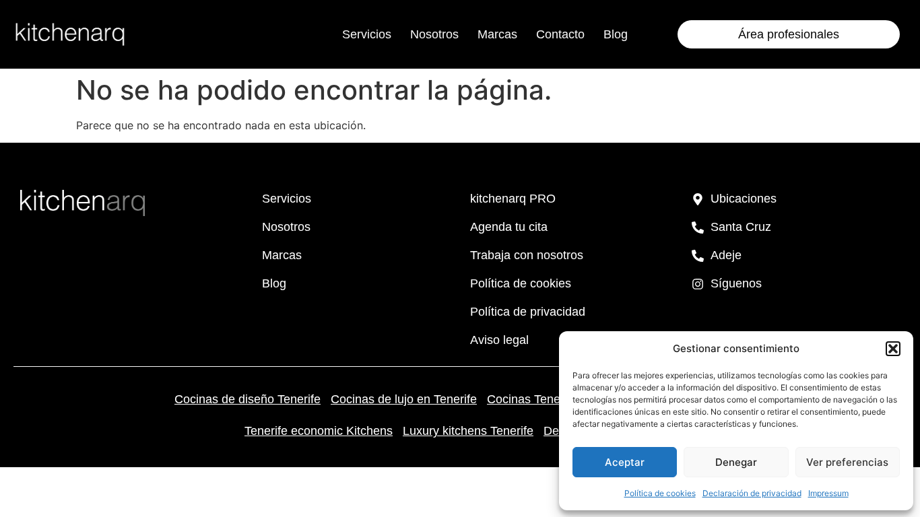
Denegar (736, 462)
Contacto (560, 34)
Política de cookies (660, 493)
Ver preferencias (847, 462)
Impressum (828, 493)
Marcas (497, 34)
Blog (615, 34)
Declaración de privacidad (751, 493)
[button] (893, 348)
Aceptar (625, 462)
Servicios (366, 34)
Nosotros (434, 34)
